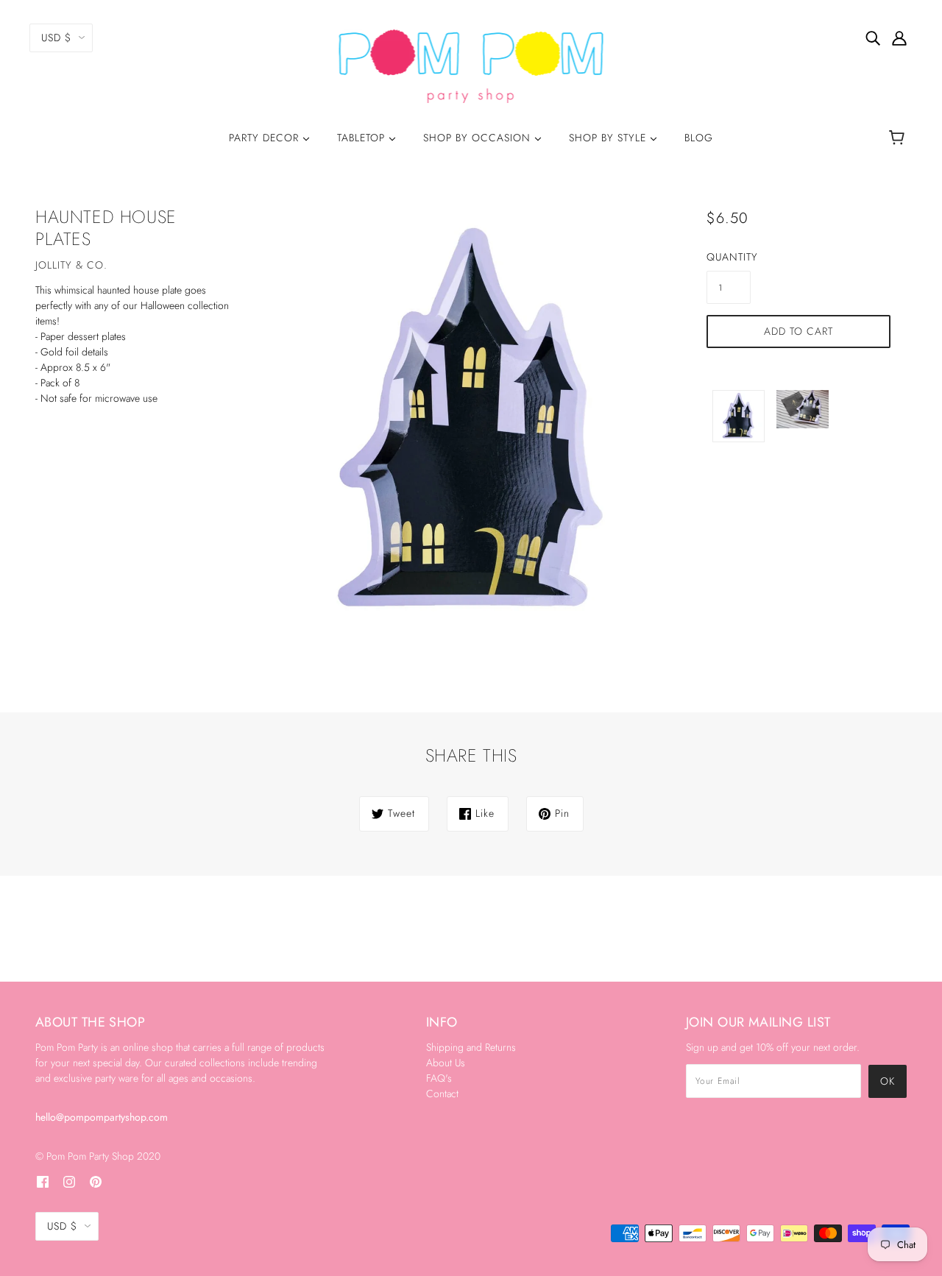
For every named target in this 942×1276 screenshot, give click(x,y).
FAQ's (439, 1078)
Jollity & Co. (71, 265)
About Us (445, 1062)
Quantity (728, 256)
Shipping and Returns (471, 1047)
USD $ (56, 37)
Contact (442, 1093)
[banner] (471, 64)
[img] (873, 38)
